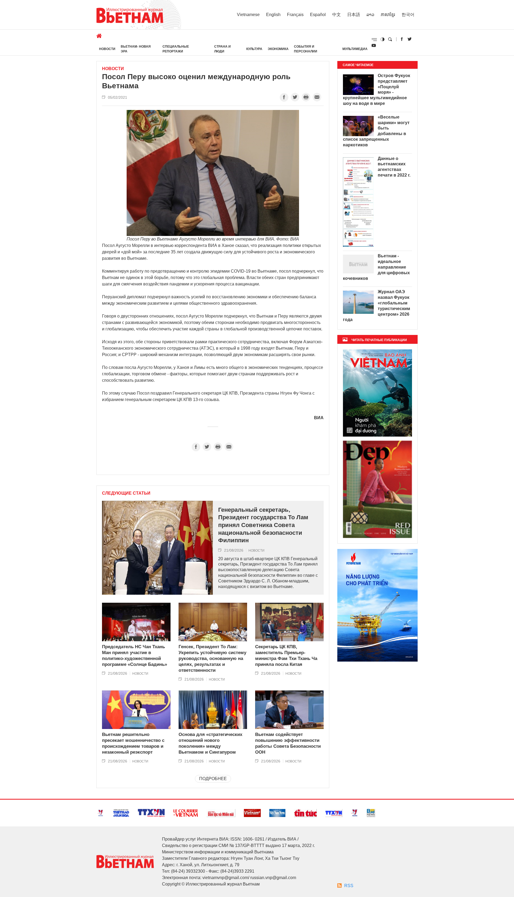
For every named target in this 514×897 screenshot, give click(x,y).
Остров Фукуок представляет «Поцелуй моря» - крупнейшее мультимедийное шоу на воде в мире (376, 89)
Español (318, 14)
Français (295, 14)
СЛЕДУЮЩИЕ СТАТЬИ (126, 493)
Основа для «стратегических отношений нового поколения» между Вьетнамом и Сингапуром (210, 743)
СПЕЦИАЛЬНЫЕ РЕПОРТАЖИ (175, 49)
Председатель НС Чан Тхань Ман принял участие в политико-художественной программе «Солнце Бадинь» (134, 655)
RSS (348, 885)
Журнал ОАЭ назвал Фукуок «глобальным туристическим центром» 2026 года (376, 305)
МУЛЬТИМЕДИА (355, 49)
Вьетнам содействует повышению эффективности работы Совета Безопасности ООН (288, 743)
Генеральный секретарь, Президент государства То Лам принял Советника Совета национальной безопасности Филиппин (263, 525)
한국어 (408, 14)
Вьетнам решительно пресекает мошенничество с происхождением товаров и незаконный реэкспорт (133, 743)
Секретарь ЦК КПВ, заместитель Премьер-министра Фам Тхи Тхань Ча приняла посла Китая (286, 655)
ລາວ (370, 14)
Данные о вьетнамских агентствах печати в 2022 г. (394, 166)
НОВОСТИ (107, 49)
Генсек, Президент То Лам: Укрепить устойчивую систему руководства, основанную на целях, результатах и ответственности (212, 658)
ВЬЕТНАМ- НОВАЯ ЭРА (136, 49)
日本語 (353, 14)
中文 (336, 14)
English (273, 14)
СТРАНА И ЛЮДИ (222, 49)
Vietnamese (248, 14)
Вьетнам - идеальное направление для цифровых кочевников (376, 267)
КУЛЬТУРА (254, 49)
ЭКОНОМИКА (278, 49)
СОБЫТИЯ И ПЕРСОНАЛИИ (305, 49)
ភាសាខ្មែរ (388, 14)
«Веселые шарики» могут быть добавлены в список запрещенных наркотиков (376, 131)
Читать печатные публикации (379, 340)
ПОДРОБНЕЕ (213, 778)
